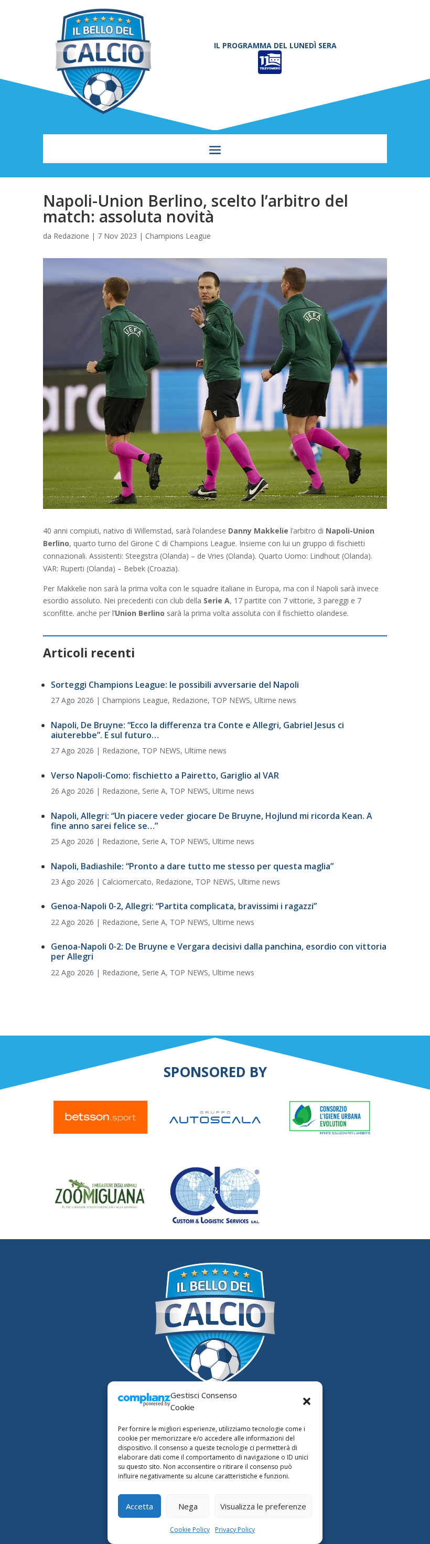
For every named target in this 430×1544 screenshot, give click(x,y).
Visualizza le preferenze (263, 1506)
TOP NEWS (231, 700)
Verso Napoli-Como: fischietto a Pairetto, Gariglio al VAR (165, 775)
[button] (307, 1401)
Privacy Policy (235, 1529)
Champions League (178, 236)
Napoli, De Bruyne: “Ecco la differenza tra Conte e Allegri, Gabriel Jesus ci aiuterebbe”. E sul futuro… (197, 730)
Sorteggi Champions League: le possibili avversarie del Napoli (175, 684)
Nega (188, 1506)
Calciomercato (127, 882)
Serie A (154, 791)
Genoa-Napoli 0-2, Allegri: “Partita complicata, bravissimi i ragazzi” (184, 906)
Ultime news (275, 700)
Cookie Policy (190, 1529)
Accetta (139, 1506)
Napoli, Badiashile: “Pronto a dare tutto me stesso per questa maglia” (192, 866)
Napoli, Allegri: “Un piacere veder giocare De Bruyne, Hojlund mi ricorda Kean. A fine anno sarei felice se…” (211, 821)
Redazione (71, 236)
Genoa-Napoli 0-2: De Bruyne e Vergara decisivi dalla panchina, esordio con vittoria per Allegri (218, 951)
